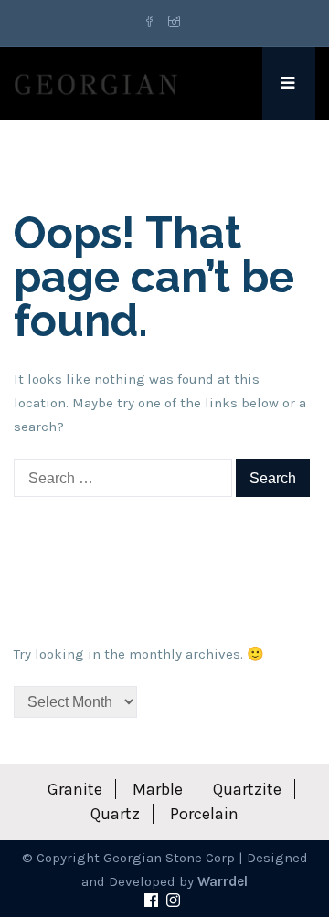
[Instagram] (174, 23)
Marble (158, 789)
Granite (75, 789)
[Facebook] (152, 23)
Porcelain (204, 814)
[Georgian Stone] (96, 83)
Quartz (115, 814)
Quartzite (247, 789)
